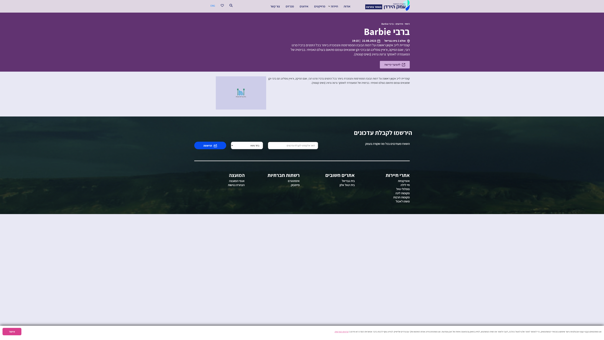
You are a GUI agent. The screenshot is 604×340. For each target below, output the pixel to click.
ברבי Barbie (387, 24)
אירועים (304, 6)
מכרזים (290, 6)
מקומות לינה (402, 193)
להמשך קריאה (392, 64)
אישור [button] (12, 331)
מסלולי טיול (403, 189)
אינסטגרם (294, 181)
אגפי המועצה (237, 181)
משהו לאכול (403, 201)
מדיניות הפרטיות (342, 331)
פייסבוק (295, 185)
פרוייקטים (319, 6)
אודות (347, 6)
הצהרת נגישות (236, 185)
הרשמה (207, 145)
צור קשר (275, 6)
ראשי (407, 24)
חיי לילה (405, 185)
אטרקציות (404, 181)
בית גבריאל (348, 181)
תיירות (334, 6)
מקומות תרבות (401, 197)
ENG (212, 5)
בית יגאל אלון (347, 185)
